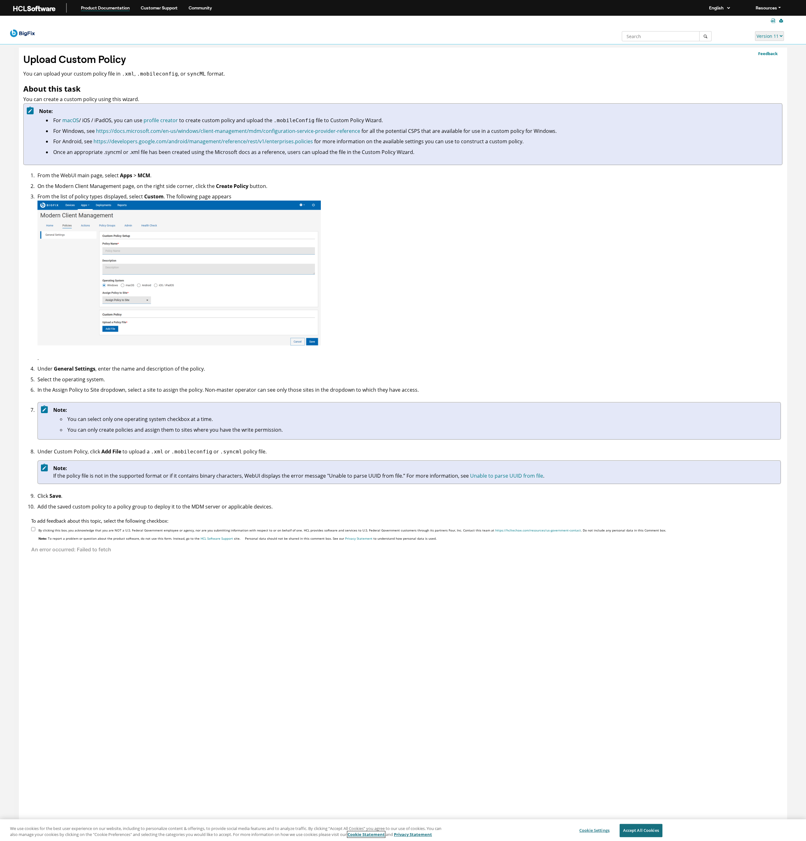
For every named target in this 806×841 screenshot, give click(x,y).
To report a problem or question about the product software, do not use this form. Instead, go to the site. (139, 538)
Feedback (768, 53)
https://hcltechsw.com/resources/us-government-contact (538, 530)
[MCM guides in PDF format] (774, 21)
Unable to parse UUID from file (506, 475)
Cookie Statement (366, 834)
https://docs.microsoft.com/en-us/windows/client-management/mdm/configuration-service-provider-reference (228, 131)
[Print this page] (782, 21)
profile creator (161, 120)
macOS (70, 120)
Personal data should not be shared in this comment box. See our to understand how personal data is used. (341, 538)
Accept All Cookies (641, 830)
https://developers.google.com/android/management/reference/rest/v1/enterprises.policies (203, 141)
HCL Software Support (217, 538)
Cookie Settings (594, 830)
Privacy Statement (358, 538)
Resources (766, 8)
